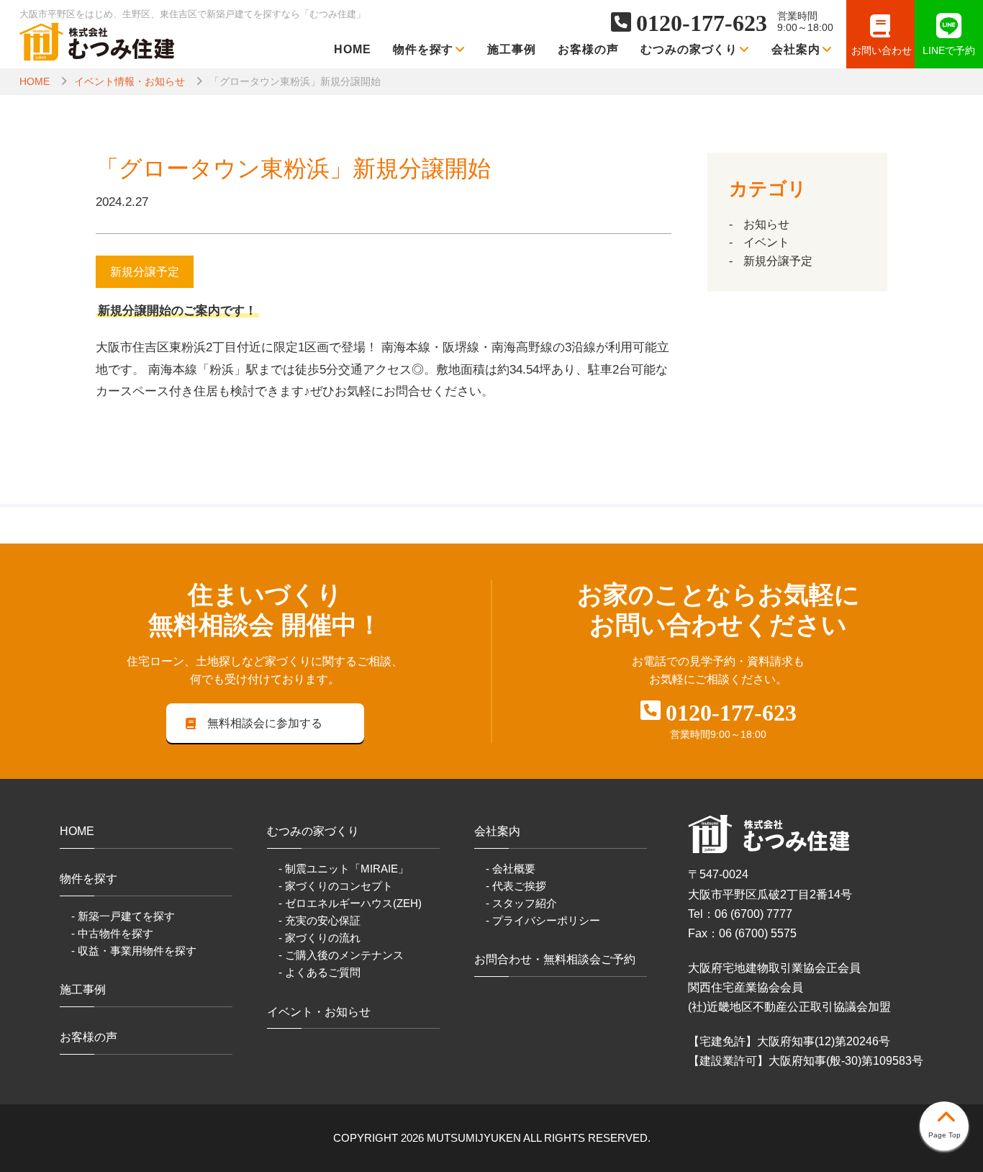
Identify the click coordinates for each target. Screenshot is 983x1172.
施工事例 (511, 49)
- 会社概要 (510, 868)
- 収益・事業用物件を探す (133, 951)
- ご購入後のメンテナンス (341, 955)
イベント (766, 242)
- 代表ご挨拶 (516, 886)
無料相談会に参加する (264, 723)
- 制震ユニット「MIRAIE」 (343, 868)
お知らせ (766, 224)
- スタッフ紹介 (521, 903)
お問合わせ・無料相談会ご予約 (554, 959)
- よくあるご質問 (319, 972)
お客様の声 (588, 49)
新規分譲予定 (777, 261)
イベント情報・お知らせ (129, 81)
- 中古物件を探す (112, 933)
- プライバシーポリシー (543, 920)
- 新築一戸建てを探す (123, 916)
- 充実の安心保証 (319, 920)
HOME (352, 49)
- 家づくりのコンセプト (335, 886)
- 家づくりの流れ (319, 938)
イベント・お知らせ (319, 1012)
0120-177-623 (701, 23)
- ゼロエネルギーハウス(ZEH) (350, 903)
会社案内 (795, 49)
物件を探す (423, 49)
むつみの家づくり (689, 49)
